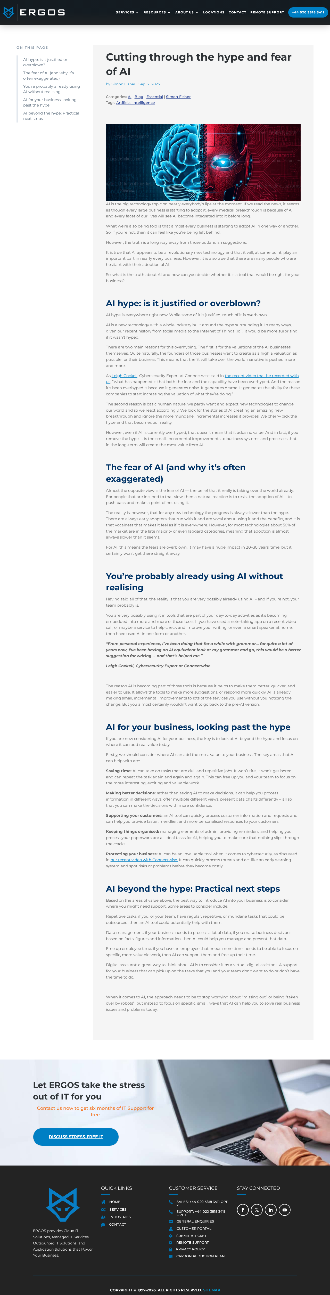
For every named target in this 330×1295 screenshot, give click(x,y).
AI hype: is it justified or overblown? (45, 62)
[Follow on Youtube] (285, 1210)
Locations (214, 12)
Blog (139, 96)
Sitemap (211, 1290)
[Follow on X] (257, 1210)
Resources (155, 12)
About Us (184, 12)
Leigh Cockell (124, 375)
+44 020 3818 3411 (308, 12)
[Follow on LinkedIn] (271, 1210)
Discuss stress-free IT (76, 1136)
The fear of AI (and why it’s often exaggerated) (48, 75)
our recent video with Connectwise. (144, 859)
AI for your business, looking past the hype (50, 102)
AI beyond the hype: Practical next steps (51, 116)
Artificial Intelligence (135, 102)
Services (125, 12)
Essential (154, 96)
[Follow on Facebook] (243, 1210)
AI (129, 96)
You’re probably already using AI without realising (51, 89)
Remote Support (267, 12)
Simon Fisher (123, 84)
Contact (237, 12)
